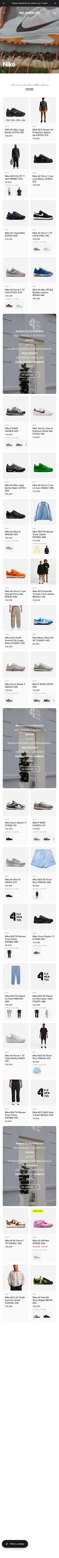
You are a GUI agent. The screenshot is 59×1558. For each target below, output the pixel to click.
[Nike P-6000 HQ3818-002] (16, 408)
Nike (7, 126)
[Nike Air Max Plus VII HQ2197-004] (16, 1513)
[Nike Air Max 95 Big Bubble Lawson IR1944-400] (43, 270)
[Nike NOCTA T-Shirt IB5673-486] (16, 1394)
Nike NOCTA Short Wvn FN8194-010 (42, 1057)
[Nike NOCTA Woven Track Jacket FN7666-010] (46, 549)
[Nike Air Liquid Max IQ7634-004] (16, 213)
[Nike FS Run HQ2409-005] (16, 1337)
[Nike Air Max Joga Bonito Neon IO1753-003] (16, 465)
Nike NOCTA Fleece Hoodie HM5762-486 (43, 1416)
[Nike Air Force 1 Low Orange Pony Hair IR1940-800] (16, 571)
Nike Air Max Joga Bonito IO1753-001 (14, 131)
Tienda (11, 57)
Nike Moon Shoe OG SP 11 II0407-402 (43, 639)
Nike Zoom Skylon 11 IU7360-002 (43, 937)
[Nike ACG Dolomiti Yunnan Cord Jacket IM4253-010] (43, 571)
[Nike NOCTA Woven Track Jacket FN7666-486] (43, 512)
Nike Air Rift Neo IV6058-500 (41, 1242)
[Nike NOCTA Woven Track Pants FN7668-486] (16, 917)
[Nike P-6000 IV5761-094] (9, 443)
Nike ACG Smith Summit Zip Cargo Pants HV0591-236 (15, 640)
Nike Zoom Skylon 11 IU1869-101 (15, 824)
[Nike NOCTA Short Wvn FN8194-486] (43, 860)
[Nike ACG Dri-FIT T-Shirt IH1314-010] (19, 191)
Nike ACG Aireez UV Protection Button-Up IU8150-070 (43, 132)
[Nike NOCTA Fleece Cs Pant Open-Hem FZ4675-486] (43, 976)
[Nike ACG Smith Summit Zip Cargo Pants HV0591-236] (16, 618)
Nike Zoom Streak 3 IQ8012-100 (43, 1475)
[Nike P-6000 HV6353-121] (19, 443)
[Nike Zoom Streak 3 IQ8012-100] (9, 699)
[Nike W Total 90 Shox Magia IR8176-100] (37, 1315)
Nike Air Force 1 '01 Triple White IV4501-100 (15, 1058)
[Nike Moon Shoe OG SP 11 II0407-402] (43, 618)
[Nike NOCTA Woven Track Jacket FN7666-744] (37, 549)
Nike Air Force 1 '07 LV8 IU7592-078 (15, 291)
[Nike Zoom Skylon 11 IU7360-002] (9, 838)
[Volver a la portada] (4, 57)
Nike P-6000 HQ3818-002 (11, 429)
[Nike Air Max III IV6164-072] (9, 547)
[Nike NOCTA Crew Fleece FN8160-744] (37, 1372)
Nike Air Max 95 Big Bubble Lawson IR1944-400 (43, 292)
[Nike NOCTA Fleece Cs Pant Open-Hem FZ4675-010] (37, 1014)
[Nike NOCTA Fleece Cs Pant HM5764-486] (16, 976)
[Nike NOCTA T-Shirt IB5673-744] (9, 1429)
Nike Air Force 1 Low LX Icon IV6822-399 (43, 486)
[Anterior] (4, 3)
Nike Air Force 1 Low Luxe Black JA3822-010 (43, 179)
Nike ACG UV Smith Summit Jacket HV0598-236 (15, 1300)
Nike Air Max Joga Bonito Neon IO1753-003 (15, 488)
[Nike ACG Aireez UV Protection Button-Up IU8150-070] (43, 110)
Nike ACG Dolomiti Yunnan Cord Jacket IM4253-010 (43, 594)
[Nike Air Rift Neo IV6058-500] (43, 1221)
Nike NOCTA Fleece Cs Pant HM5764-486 (15, 999)
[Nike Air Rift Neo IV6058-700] (37, 1255)
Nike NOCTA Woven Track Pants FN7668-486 (15, 939)
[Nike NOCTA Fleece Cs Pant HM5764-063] (9, 1014)
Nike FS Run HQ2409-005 (12, 1358)
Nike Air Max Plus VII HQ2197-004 (15, 1534)
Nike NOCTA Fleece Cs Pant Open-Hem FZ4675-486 (43, 999)
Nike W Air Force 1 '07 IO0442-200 (14, 1242)
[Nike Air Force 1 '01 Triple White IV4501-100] (16, 1036)
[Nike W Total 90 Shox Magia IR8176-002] (43, 1278)
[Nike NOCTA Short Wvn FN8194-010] (37, 894)
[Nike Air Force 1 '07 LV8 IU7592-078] (37, 248)
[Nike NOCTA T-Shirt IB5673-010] (19, 1429)
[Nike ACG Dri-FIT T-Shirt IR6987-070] (16, 156)
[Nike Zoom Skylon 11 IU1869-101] (16, 803)
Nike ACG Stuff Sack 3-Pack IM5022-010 (43, 1113)
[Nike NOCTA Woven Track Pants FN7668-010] (9, 954)
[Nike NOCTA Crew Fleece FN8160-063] (46, 1372)
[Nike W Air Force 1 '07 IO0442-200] (16, 1221)
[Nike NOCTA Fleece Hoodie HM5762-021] (46, 1432)
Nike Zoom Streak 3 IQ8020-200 (15, 685)
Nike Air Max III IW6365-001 (12, 533)
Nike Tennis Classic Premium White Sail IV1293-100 (43, 431)
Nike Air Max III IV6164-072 (12, 881)
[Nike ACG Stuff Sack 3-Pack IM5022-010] (43, 1092)
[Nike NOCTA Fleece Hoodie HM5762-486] (43, 1394)
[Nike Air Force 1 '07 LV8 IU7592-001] (43, 213)
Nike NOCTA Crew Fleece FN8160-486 (43, 1358)
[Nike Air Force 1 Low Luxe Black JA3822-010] (43, 156)
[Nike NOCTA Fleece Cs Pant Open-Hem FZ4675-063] (46, 1014)
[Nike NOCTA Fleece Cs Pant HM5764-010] (19, 1014)
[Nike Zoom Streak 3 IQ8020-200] (16, 664)
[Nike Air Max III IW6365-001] (16, 512)
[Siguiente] (55, 3)
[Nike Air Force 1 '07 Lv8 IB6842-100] (46, 248)
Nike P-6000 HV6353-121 (39, 824)
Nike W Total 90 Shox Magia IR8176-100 (43, 1536)
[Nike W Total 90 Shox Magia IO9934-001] (46, 1315)
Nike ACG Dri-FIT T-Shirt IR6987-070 (15, 177)
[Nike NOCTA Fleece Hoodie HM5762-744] (37, 1432)
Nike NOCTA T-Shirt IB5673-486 (15, 1415)
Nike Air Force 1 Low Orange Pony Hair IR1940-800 (15, 594)
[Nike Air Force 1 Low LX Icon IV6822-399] (43, 465)
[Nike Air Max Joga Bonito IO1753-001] (16, 110)
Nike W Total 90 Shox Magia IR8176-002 (43, 1300)
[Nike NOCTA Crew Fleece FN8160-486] (43, 1337)
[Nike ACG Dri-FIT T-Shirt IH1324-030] (9, 191)
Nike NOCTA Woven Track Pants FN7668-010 (15, 1115)
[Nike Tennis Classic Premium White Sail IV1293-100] (43, 408)
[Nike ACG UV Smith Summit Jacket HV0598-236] (16, 1278)
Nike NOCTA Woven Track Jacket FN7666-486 (43, 534)
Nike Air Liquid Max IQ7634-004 (15, 234)
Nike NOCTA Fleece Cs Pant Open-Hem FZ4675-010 (15, 1476)
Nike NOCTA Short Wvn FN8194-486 (42, 881)
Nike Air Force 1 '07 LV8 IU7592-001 (42, 234)
